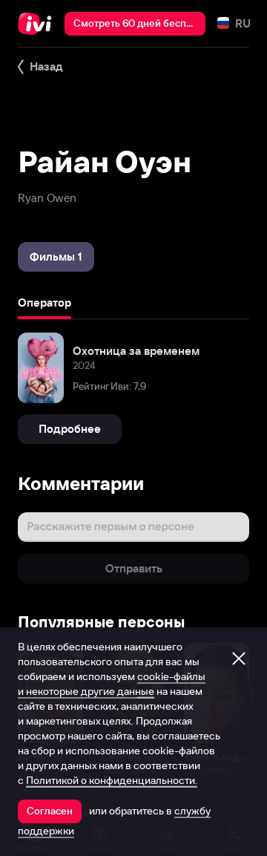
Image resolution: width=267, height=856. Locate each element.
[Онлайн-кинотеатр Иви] (38, 24)
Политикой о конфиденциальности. (111, 780)
